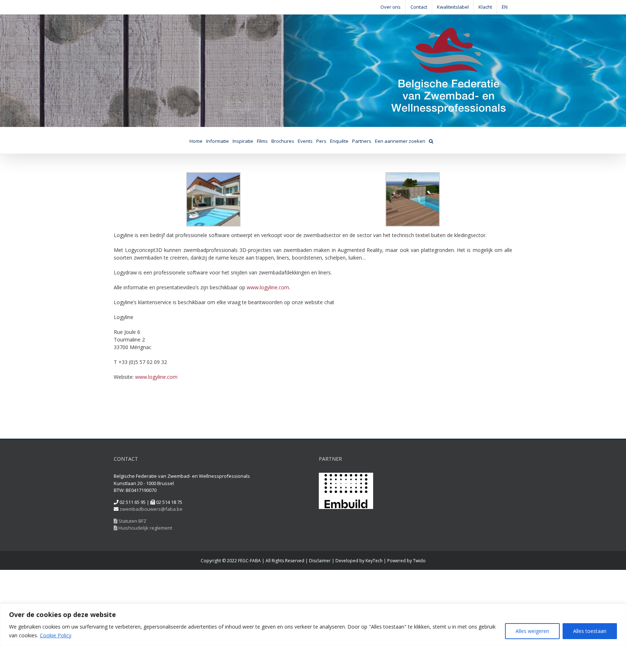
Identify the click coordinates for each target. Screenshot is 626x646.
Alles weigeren (532, 631)
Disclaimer (320, 561)
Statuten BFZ (131, 521)
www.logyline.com (268, 287)
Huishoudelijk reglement (144, 528)
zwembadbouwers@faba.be (151, 509)
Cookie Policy (55, 635)
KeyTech (374, 561)
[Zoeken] (431, 140)
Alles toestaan (589, 631)
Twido (419, 561)
